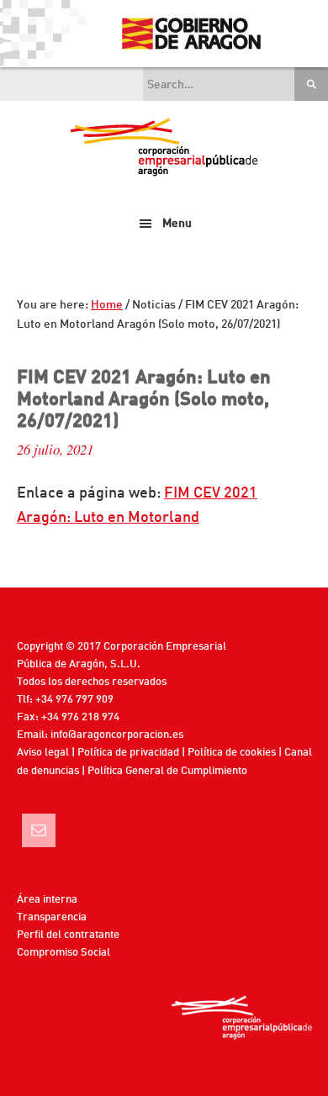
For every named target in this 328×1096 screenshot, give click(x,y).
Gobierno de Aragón (190, 33)
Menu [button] (177, 223)
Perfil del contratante (68, 935)
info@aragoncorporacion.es (116, 735)
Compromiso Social (63, 952)
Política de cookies (232, 752)
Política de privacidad (128, 752)
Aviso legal (43, 752)
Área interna (47, 899)
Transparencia (52, 917)
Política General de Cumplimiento (167, 771)
